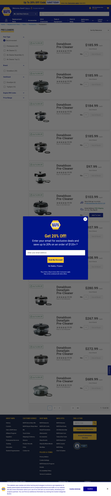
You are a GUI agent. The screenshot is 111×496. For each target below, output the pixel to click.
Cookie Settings (74, 489)
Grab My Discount (55, 260)
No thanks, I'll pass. (55, 266)
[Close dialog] (85, 219)
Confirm (90, 489)
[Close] (107, 488)
